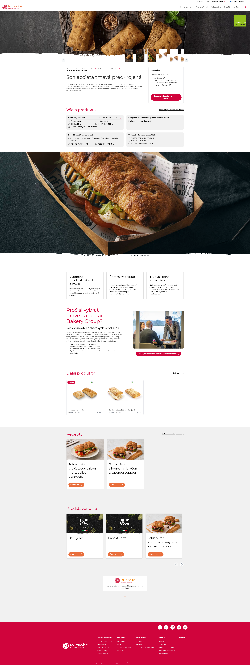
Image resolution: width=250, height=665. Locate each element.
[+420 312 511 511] (179, 627)
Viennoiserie (101, 644)
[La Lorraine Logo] (15, 7)
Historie (161, 641)
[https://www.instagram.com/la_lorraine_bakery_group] (172, 627)
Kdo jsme (162, 644)
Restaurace (121, 641)
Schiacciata (114, 68)
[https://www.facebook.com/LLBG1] (160, 627)
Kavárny (120, 651)
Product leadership (166, 647)
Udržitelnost (163, 654)
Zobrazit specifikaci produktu (171, 110)
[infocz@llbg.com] (185, 627)
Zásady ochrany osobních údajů (102, 663)
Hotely (119, 644)
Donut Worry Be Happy (145, 647)
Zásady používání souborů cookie (122, 663)
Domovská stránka (72, 68)
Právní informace (86, 663)
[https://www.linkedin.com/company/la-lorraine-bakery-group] (166, 627)
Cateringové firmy (124, 647)
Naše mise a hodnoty (166, 651)
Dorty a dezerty (103, 647)
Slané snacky (102, 651)
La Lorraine (140, 641)
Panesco (139, 644)
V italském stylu (102, 68)
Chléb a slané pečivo (87, 68)
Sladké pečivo (102, 654)
